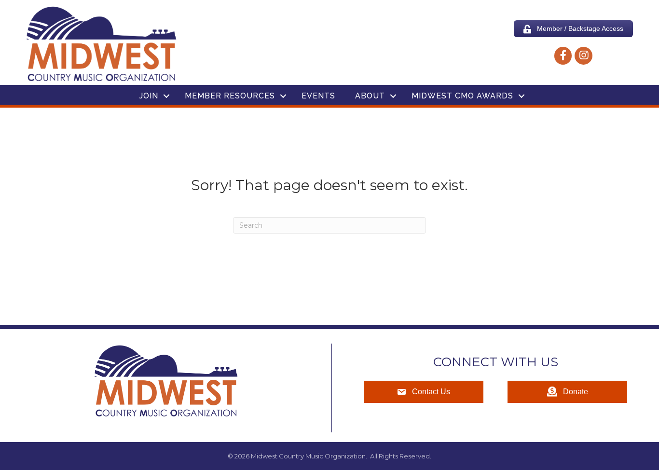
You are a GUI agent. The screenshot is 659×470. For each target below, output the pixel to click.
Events (318, 95)
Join (148, 95)
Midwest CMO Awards (462, 95)
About (370, 95)
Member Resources (230, 95)
